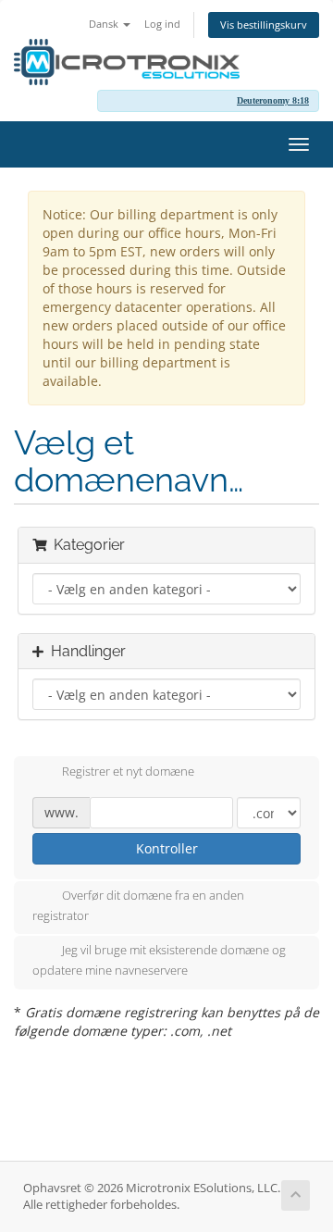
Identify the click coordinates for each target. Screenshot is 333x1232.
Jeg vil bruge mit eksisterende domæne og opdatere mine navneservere (159, 960)
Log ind (162, 24)
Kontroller (167, 848)
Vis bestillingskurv (263, 24)
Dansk (105, 24)
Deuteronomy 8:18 (273, 100)
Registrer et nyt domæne (128, 771)
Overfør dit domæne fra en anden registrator (138, 905)
